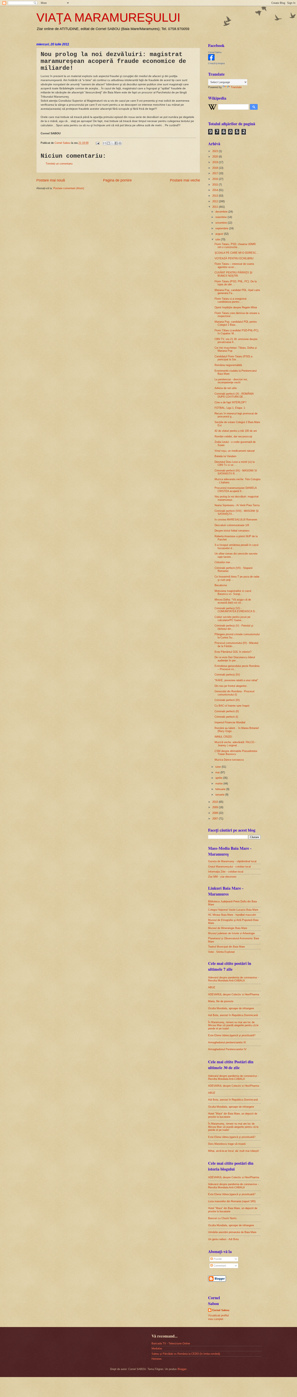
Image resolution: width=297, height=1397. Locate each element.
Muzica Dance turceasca (229, 759)
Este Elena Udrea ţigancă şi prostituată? (231, 1035)
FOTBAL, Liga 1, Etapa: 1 (230, 407)
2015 (215, 184)
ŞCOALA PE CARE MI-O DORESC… (237, 252)
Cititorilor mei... (223, 562)
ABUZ (211, 987)
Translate (236, 87)
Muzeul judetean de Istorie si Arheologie (231, 933)
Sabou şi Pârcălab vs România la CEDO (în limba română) (186, 1353)
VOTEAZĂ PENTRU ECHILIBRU (234, 258)
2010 (215, 801)
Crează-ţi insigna (216, 63)
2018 (215, 167)
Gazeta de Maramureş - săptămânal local (232, 861)
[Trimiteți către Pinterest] (120, 143)
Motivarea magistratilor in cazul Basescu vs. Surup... (233, 592)
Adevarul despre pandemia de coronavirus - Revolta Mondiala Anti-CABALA (233, 979)
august (219, 233)
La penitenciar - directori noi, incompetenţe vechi (231, 381)
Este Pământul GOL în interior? (233, 651)
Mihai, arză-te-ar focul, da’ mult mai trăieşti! (233, 1150)
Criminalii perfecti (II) (227, 711)
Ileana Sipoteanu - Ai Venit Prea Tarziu (237, 505)
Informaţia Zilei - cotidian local (225, 871)
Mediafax (157, 1348)
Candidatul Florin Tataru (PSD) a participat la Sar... (233, 358)
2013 (215, 195)
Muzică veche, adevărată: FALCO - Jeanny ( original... (235, 744)
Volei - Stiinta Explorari (221, 951)
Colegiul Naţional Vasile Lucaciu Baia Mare (233, 909)
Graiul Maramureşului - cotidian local (229, 866)
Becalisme (221, 585)
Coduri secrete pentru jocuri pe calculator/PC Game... (232, 618)
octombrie (221, 222)
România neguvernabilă (228, 365)
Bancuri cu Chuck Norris (222, 1218)
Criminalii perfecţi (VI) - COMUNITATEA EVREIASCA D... (236, 610)
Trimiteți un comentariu (59, 163)
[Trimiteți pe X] (112, 143)
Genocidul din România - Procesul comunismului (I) (234, 693)
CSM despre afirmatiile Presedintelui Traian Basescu (236, 753)
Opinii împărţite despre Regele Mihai (236, 307)
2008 (215, 812)
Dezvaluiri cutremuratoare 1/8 (232, 525)
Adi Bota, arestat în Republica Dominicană (233, 1015)
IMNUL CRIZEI (223, 736)
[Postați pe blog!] (108, 143)
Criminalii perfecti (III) (227, 700)
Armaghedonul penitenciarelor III (227, 1042)
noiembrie (221, 217)
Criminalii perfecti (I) (226, 716)
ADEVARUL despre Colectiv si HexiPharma (233, 994)
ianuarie (220, 794)
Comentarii (219, 1265)
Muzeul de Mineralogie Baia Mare (227, 928)
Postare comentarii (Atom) (68, 188)
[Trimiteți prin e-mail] (105, 143)
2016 (215, 178)
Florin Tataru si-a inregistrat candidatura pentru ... (230, 300)
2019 (215, 162)
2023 (215, 151)
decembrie (221, 211)
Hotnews (157, 1358)
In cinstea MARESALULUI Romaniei (236, 519)
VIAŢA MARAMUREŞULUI (108, 17)
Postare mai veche (185, 180)
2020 (215, 156)
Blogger (182, 1369)
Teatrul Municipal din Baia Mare (226, 946)
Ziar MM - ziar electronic (222, 876)
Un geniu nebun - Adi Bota (223, 1239)
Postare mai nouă (50, 180)
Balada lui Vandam (225, 456)
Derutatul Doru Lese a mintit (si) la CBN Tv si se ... (235, 463)
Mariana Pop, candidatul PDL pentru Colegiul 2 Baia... (236, 323)
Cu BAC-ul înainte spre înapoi (232, 705)
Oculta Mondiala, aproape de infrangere (231, 1008)
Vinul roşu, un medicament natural (235, 450)
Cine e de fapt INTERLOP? (230, 402)
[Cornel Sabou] (211, 59)
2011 (215, 206)
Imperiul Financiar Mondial (230, 722)
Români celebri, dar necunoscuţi (233, 436)
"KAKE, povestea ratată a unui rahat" (236, 680)
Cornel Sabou (214, 52)
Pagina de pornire (117, 180)
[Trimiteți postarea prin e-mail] (97, 142)
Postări (217, 1258)
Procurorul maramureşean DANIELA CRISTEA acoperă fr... (236, 489)
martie (219, 783)
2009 (215, 807)
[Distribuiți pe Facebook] (116, 143)
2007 (215, 818)
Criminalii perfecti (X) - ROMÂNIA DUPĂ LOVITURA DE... (234, 395)
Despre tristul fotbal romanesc (232, 530)
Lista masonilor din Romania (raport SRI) (232, 1201)
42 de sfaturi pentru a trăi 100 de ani (236, 430)
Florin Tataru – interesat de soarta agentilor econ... (234, 265)
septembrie (222, 228)
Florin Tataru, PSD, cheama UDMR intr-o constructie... (235, 246)
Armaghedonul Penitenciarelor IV (227, 1049)
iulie (218, 239)
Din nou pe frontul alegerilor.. (231, 685)
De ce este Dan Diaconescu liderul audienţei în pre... (235, 659)
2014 (215, 190)
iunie (218, 766)
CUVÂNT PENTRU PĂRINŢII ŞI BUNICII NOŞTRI (233, 274)
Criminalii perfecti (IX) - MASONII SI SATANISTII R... (236, 472)
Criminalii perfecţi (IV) (227, 674)
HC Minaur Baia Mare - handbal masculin (232, 914)
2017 (215, 173)
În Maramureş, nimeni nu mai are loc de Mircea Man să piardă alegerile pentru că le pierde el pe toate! (233, 1025)
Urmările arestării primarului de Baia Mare (232, 1232)
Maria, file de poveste (220, 1001)
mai (217, 772)
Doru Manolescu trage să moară (226, 1143)
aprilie (219, 777)
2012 (215, 201)
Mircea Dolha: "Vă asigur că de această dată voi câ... (233, 601)
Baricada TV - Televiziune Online (171, 1343)
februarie (220, 789)
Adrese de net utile (226, 388)
